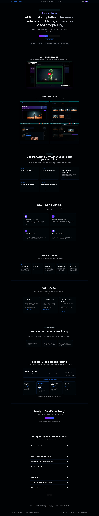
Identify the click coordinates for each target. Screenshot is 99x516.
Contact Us (49, 495)
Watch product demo (50, 39)
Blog (73, 512)
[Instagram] (63, 512)
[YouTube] (66, 512)
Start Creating (42, 35)
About (61, 1)
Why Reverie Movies (44, 1)
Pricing (55, 1)
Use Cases (51, 1)
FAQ (58, 1)
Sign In (86, 1)
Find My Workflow (54, 35)
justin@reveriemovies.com (51, 507)
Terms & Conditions (84, 512)
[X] (61, 512)
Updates (82, 1)
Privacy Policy (77, 512)
